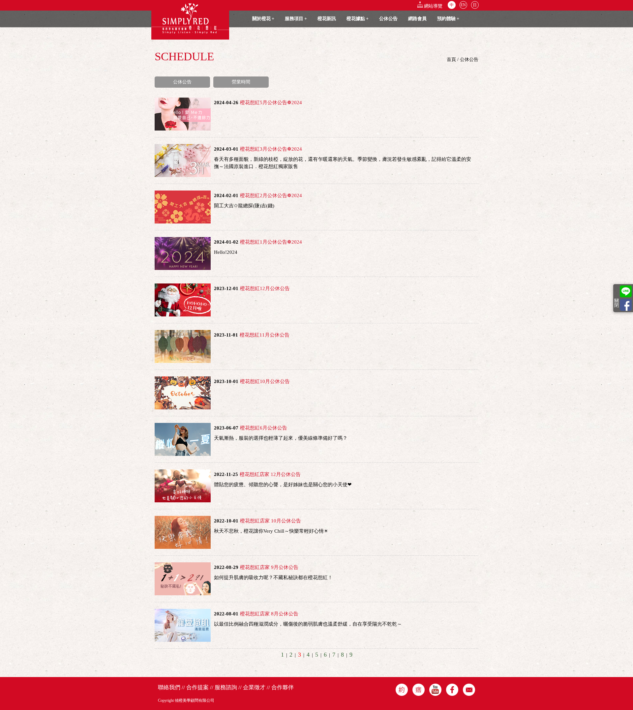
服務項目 (296, 18)
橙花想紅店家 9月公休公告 (269, 567)
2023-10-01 (226, 381)
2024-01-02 (226, 242)
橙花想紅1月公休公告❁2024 (271, 242)
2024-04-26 (226, 102)
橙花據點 (358, 18)
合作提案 (197, 687)
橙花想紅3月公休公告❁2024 (271, 149)
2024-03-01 (226, 149)
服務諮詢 (226, 687)
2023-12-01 (226, 288)
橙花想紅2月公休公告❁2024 (271, 195)
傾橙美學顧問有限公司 (194, 700)
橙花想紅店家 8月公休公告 (269, 613)
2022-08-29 (226, 567)
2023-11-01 (226, 335)
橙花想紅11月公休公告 (264, 335)
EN (463, 5)
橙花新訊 (326, 18)
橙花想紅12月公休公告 (265, 288)
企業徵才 (254, 687)
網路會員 (417, 18)
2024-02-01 (226, 195)
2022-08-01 (226, 613)
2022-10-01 (226, 520)
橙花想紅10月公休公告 (265, 381)
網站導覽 (433, 6)
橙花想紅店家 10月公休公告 (270, 520)
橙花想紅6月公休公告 (263, 427)
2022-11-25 (226, 474)
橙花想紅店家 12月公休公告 (270, 474)
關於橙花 (263, 18)
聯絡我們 (169, 687)
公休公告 (388, 18)
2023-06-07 (226, 427)
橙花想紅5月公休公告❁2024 (271, 102)
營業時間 (241, 81)
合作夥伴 (282, 687)
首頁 (451, 59)
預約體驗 (448, 18)
